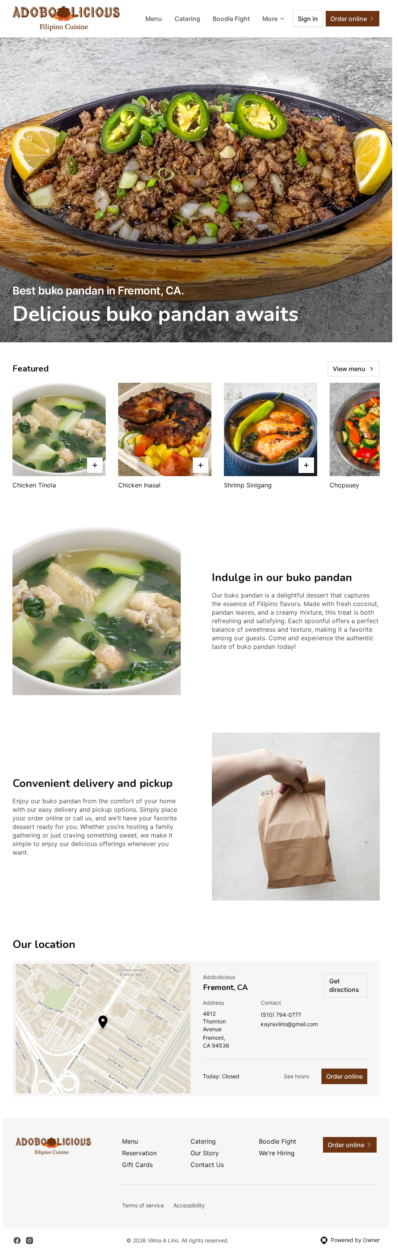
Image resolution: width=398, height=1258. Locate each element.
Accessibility (189, 1205)
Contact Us (207, 1165)
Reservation (139, 1153)
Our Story (204, 1153)
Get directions (344, 985)
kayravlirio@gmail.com (289, 1024)
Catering (187, 19)
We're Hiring (277, 1153)
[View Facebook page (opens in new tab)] (17, 1240)
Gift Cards (137, 1165)
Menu (153, 19)
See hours (296, 1076)
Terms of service (143, 1205)
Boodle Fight (231, 19)
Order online (344, 1076)
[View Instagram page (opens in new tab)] (29, 1240)
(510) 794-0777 (281, 1015)
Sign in (308, 19)
